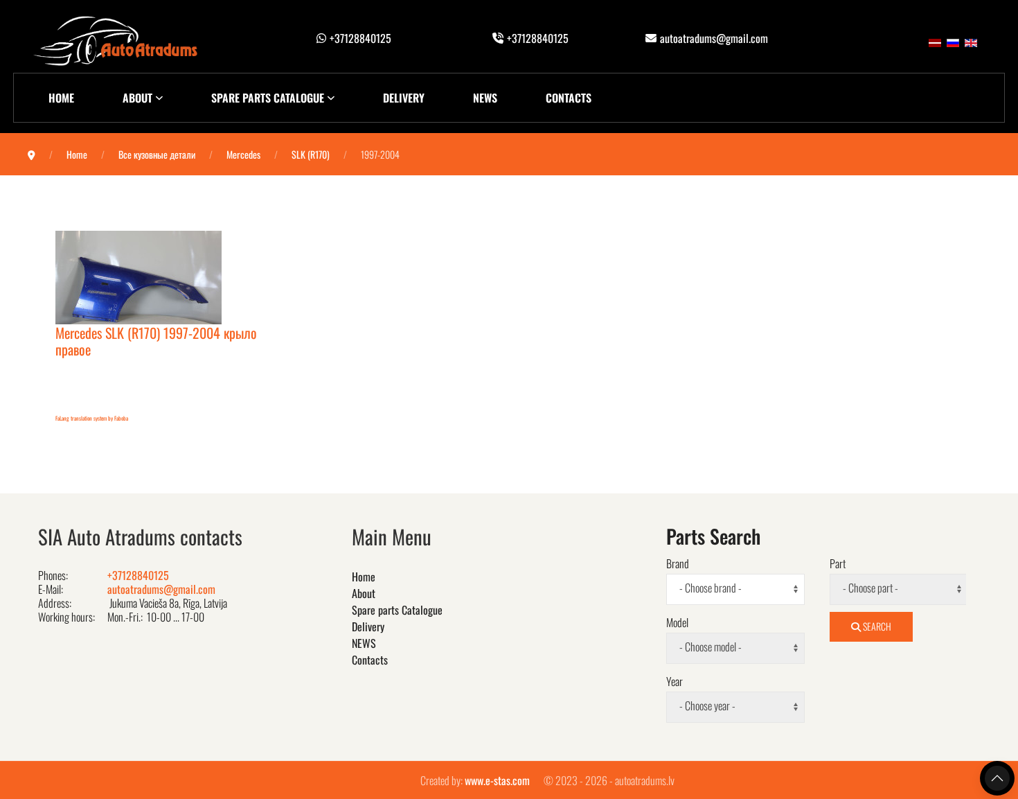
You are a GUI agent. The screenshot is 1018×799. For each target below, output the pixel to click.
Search (876, 626)
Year (674, 681)
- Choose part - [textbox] (870, 588)
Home (61, 97)
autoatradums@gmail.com (714, 38)
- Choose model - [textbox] (710, 646)
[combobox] (735, 589)
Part (838, 563)
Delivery (404, 97)
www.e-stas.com (497, 780)
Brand (677, 563)
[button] (997, 778)
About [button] (137, 97)
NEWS (485, 97)
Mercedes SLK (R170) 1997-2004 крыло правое (156, 341)
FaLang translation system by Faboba (91, 418)
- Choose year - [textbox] (707, 705)
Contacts (568, 97)
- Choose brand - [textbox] (710, 588)
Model (677, 622)
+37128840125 (360, 38)
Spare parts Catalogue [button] (267, 97)
